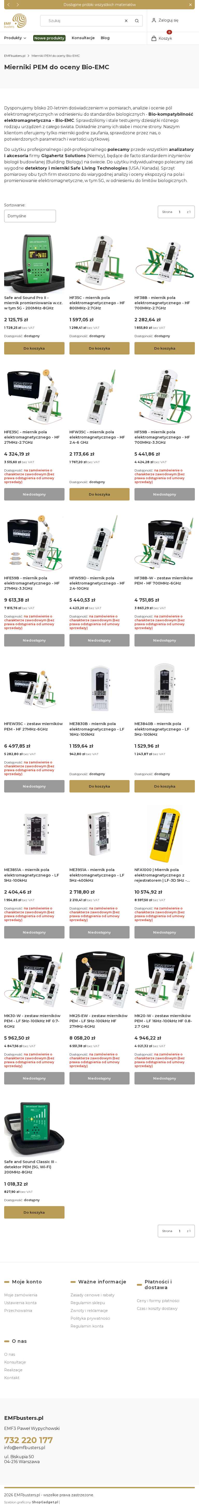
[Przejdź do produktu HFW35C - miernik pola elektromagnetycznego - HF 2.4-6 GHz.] (99, 397)
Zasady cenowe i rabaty (92, 1295)
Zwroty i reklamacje (89, 1310)
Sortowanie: (14, 205)
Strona (167, 212)
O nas (9, 1354)
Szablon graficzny (31, 1502)
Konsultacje (15, 1362)
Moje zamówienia (20, 1295)
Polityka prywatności (90, 1318)
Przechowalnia (18, 1310)
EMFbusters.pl (14, 56)
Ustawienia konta (20, 1303)
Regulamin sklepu (87, 1303)
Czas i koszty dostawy (157, 1308)
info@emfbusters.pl (24, 1447)
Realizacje (13, 1370)
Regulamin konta (86, 1326)
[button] (190, 5)
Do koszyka (34, 348)
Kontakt (11, 1377)
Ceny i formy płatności (158, 1300)
